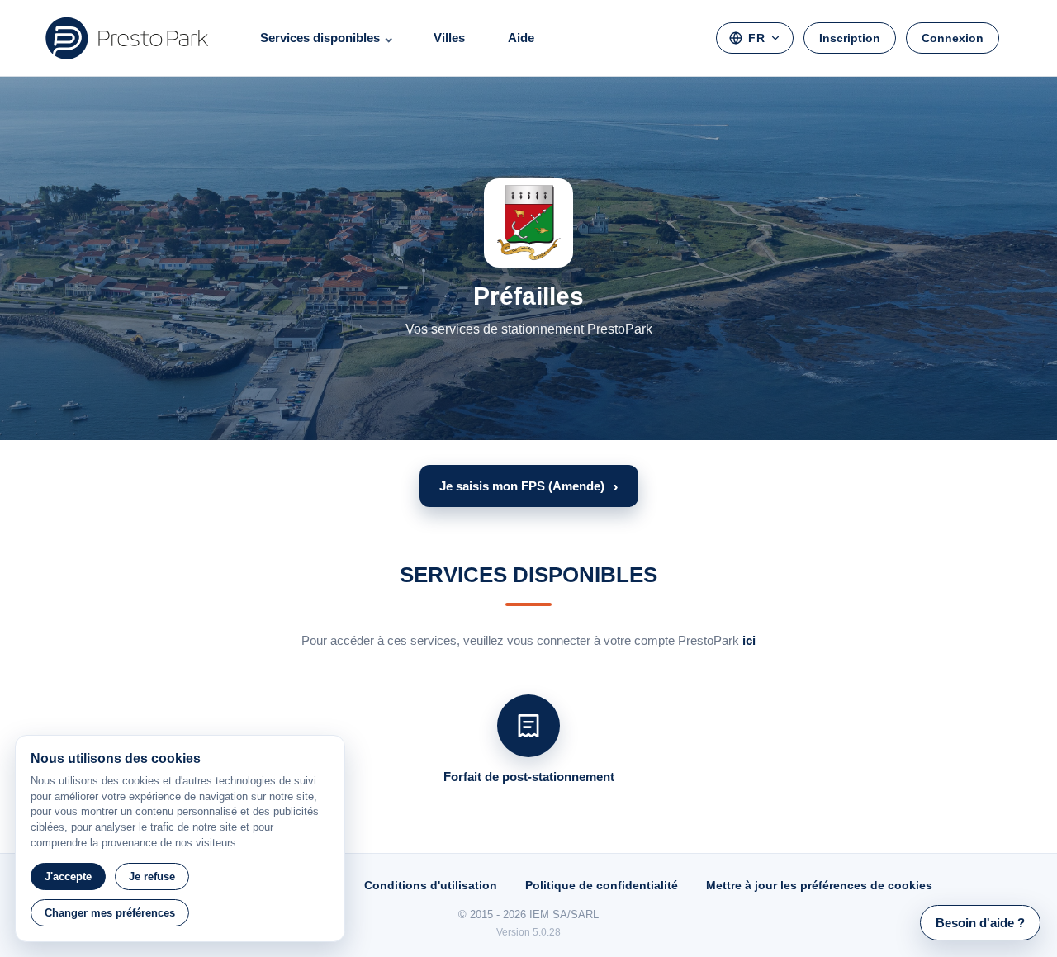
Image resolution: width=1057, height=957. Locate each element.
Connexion (953, 38)
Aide (521, 38)
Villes (449, 38)
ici (749, 640)
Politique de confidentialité (601, 885)
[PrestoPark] (127, 38)
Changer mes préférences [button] (110, 913)
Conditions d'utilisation (430, 885)
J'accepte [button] (68, 876)
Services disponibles (320, 38)
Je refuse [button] (152, 876)
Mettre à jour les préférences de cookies (819, 885)
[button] (528, 486)
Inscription (849, 38)
